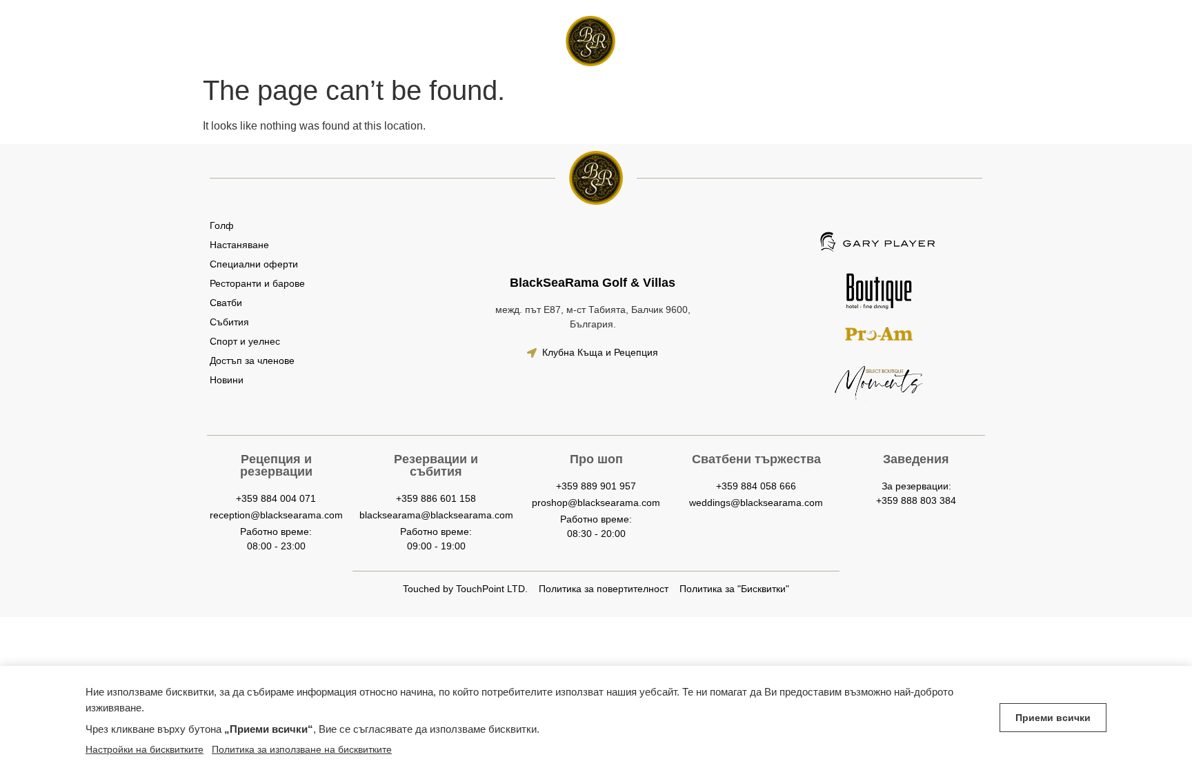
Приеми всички (1053, 717)
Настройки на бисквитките (144, 749)
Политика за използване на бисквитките (302, 749)
